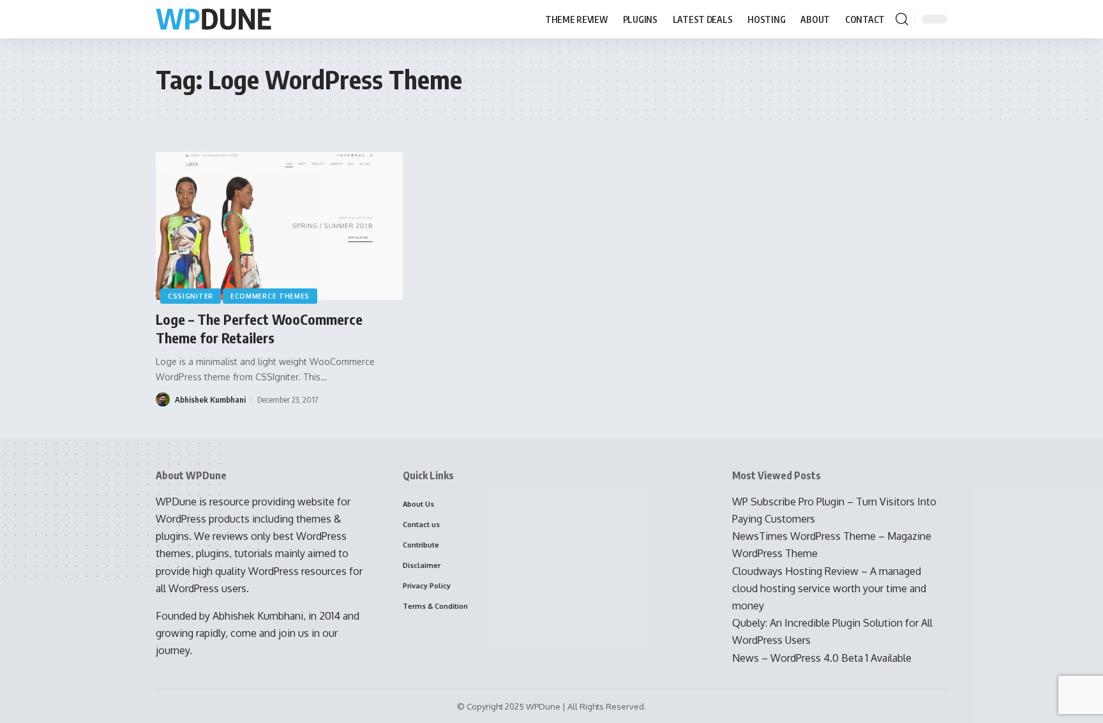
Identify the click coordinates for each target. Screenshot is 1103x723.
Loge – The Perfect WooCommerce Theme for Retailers (259, 328)
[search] (902, 19)
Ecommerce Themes (270, 296)
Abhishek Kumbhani (210, 399)
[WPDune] (213, 19)
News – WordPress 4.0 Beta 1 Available (822, 658)
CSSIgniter (190, 296)
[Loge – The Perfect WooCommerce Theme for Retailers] (279, 226)
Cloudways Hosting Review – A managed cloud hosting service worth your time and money (829, 588)
